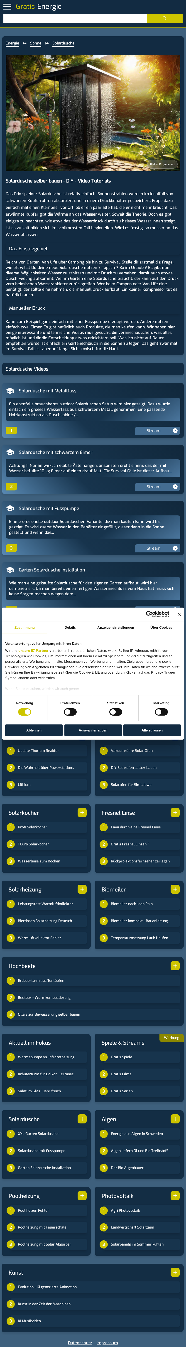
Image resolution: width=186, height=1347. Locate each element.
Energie (12, 43)
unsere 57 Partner (33, 651)
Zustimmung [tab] (25, 627)
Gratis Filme (121, 1074)
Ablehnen (34, 730)
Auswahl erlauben (93, 730)
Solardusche (63, 43)
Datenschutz (80, 1343)
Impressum (107, 1343)
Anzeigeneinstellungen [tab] (115, 627)
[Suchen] (165, 18)
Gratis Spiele (121, 1057)
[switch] (70, 712)
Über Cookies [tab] (161, 627)
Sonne (35, 43)
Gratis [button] (25, 6)
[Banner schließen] (179, 614)
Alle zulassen (152, 730)
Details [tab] (70, 627)
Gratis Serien (122, 1091)
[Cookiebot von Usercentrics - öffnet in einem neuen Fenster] (149, 614)
